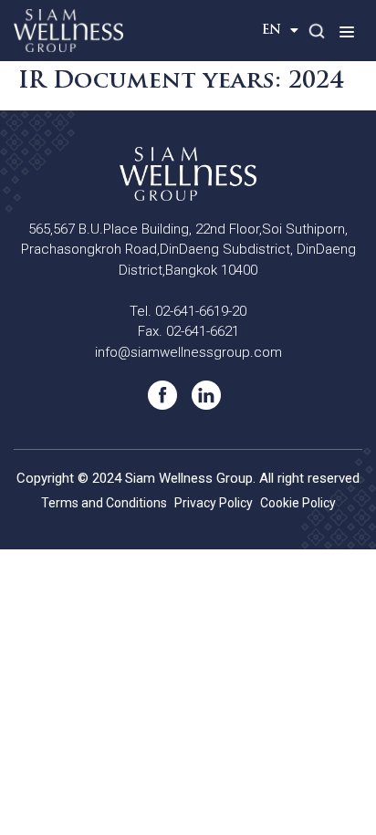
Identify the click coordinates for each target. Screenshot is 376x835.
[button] (346, 31)
